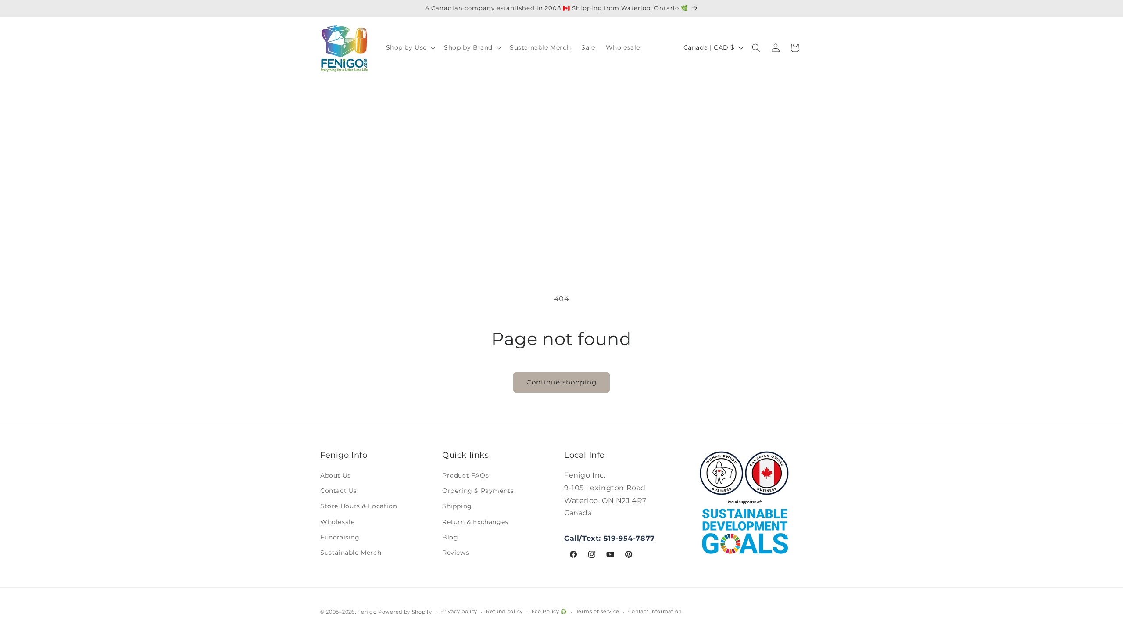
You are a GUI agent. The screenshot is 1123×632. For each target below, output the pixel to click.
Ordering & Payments (478, 491)
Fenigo (367, 612)
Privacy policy (458, 611)
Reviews (455, 553)
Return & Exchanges (475, 522)
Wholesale (337, 522)
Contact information (655, 611)
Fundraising (340, 537)
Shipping (457, 506)
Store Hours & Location (358, 506)
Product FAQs (465, 475)
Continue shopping (561, 382)
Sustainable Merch (350, 553)
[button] (410, 47)
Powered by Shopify (405, 612)
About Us (335, 475)
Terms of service (597, 611)
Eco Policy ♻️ (549, 611)
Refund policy (504, 611)
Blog (450, 537)
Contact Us (338, 491)
